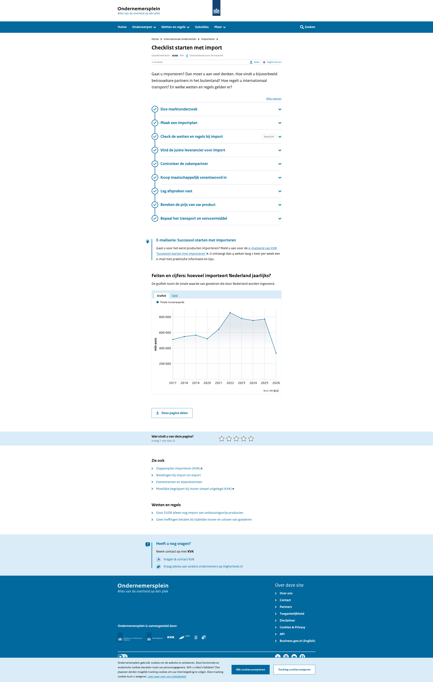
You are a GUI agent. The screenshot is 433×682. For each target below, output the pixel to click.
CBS (271, 391)
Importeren (208, 39)
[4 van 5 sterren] (244, 438)
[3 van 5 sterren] (237, 438)
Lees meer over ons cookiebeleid (167, 676)
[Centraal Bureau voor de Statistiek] (196, 637)
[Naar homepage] (216, 8)
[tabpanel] (216, 344)
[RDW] (184, 637)
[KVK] (170, 637)
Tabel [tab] (174, 295)
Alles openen (273, 99)
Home (155, 39)
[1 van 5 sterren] (222, 438)
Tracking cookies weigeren (294, 669)
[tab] (161, 295)
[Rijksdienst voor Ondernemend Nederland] (130, 637)
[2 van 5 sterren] (229, 438)
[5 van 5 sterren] (251, 438)
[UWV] (204, 637)
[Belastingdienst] (155, 637)
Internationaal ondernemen (180, 39)
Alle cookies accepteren (250, 669)
